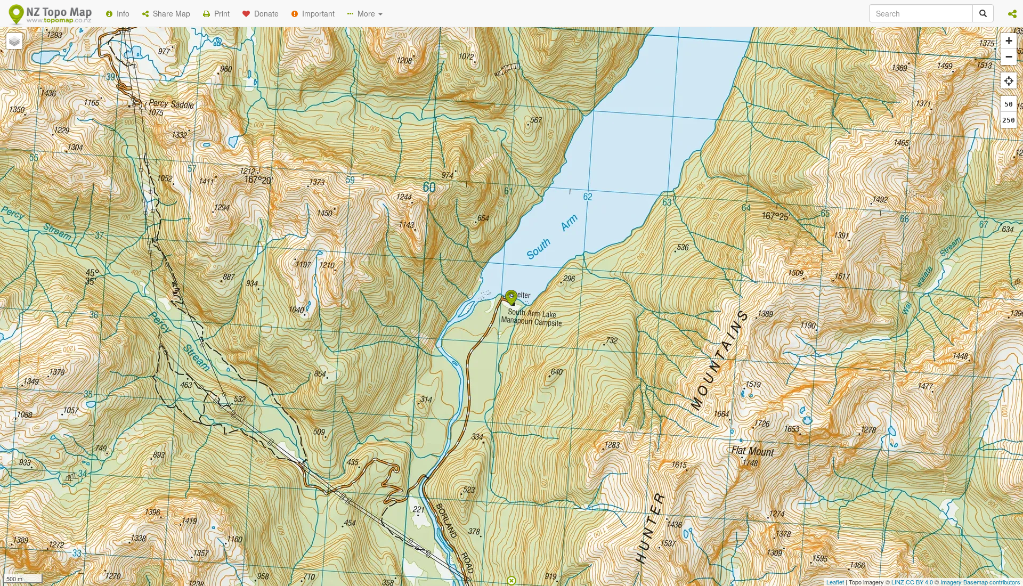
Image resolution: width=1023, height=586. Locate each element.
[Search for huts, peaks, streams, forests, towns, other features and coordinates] (983, 13)
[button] (1012, 13)
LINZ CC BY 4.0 (912, 581)
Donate (264, 13)
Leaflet (835, 581)
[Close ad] (511, 579)
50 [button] (1008, 104)
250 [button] (1008, 120)
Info (120, 13)
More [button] (365, 13)
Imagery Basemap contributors (980, 581)
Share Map (169, 13)
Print (220, 13)
